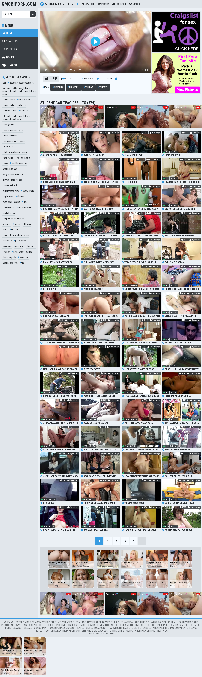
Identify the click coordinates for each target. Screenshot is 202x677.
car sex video (24, 99)
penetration (20, 240)
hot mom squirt (25, 207)
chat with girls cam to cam (15, 152)
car (4, 82)
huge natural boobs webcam (16, 235)
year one (7, 224)
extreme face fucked (12, 179)
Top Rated (120, 3)
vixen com (24, 257)
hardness (31, 246)
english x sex (9, 213)
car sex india (8, 105)
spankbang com (10, 262)
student (102, 87)
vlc (22, 262)
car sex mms (9, 99)
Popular (105, 3)
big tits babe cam (19, 163)
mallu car (24, 110)
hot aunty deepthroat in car (21, 82)
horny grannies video (22, 251)
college (88, 87)
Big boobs (73, 87)
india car (22, 105)
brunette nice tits (11, 185)
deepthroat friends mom (14, 218)
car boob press (10, 110)
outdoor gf (8, 146)
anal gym (19, 246)
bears (5, 163)
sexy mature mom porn (13, 174)
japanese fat (8, 207)
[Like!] (47, 79)
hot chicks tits (23, 157)
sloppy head (8, 124)
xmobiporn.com (19, 4)
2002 (5, 229)
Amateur (58, 87)
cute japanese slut (11, 202)
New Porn (89, 3)
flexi (25, 202)
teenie (17, 224)
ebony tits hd (28, 190)
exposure (7, 246)
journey (6, 251)
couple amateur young (13, 130)
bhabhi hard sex (10, 168)
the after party (9, 257)
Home (9, 33)
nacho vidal (8, 157)
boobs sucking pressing (14, 141)
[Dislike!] (55, 79)
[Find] (33, 14)
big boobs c (8, 196)
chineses (21, 196)
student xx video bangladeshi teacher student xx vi (16, 117)
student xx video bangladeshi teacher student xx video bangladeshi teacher (19, 91)
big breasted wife (11, 190)
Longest (136, 3)
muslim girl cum (10, 135)
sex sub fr (15, 229)
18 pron (27, 224)
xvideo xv (7, 240)
